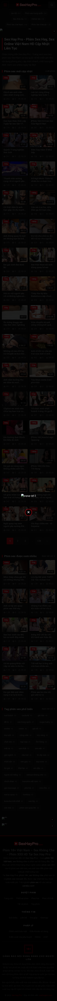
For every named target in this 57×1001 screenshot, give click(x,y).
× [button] (28, 512)
